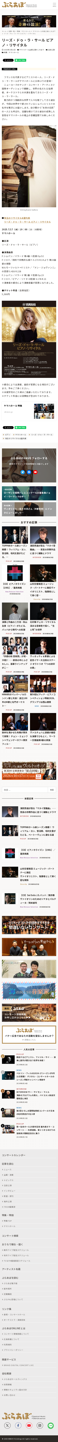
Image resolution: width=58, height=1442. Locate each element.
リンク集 (6, 1309)
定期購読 (8, 1294)
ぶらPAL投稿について (13, 1299)
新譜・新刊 (9, 1196)
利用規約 (8, 1344)
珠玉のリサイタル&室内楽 (15, 438)
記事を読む (8, 1163)
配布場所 (8, 1288)
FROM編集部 (9, 1207)
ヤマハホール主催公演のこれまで (31, 50)
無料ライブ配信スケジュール (16, 1250)
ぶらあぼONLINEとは (13, 1328)
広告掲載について (11, 1339)
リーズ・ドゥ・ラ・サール (42, 434)
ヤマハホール (20, 434)
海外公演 (8, 1201)
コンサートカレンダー (14, 1155)
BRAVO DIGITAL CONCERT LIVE (19, 1365)
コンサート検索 (10, 1235)
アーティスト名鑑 (11, 1269)
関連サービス (9, 1359)
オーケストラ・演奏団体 (14, 1320)
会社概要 (6, 1373)
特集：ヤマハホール (11, 52)
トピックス (9, 1180)
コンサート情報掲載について (16, 1333)
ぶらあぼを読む (10, 1277)
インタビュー (9, 1190)
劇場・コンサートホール (14, 1314)
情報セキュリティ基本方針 (15, 1389)
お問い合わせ (9, 1395)
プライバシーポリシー (13, 1350)
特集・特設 (8, 1215)
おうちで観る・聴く (12, 1244)
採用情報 (8, 1384)
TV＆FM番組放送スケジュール (17, 1260)
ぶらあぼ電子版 (10, 1283)
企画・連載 (9, 1174)
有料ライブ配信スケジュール (16, 1255)
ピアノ (7, 434)
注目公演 (51, 50)
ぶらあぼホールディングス (15, 1379)
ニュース (7, 1169)
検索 (52, 790)
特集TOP (8, 1220)
